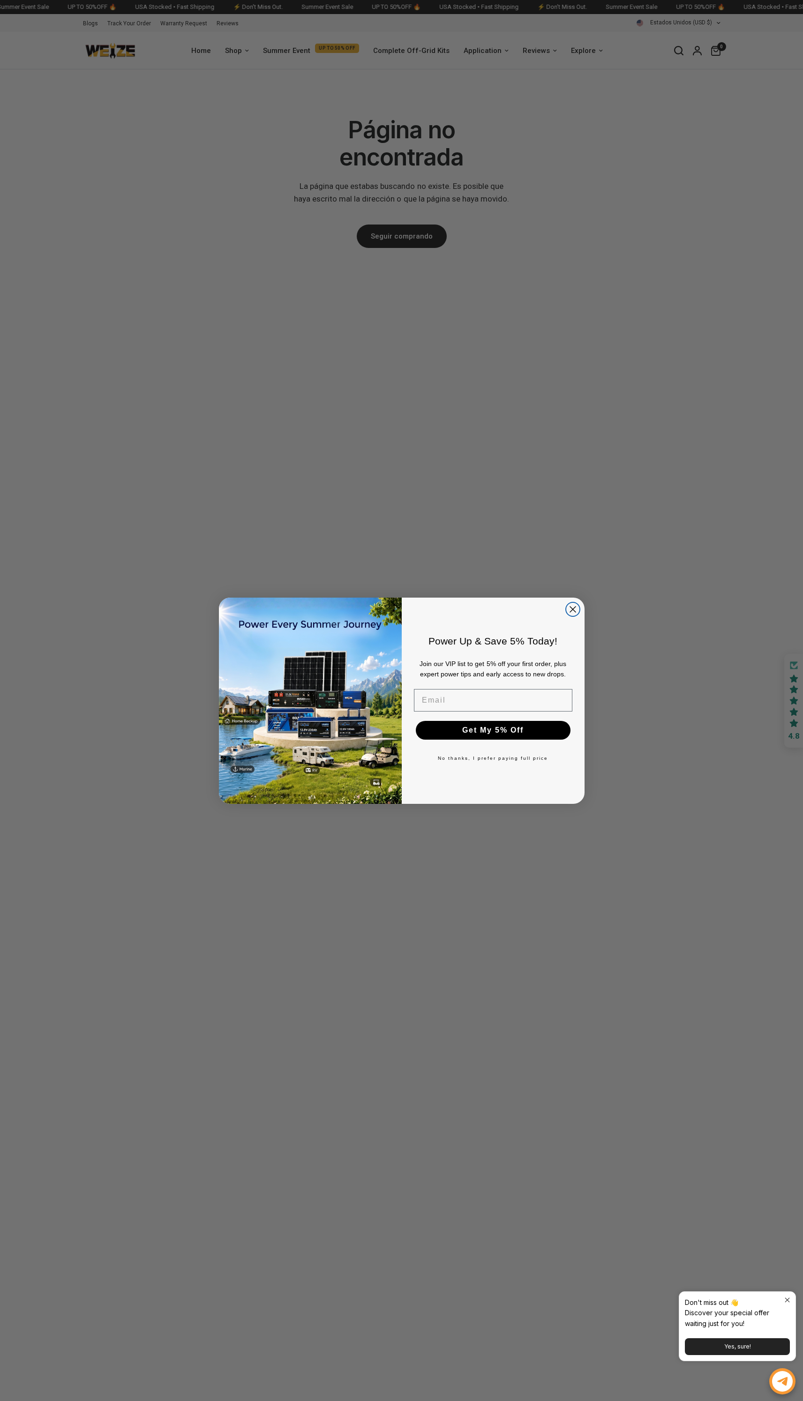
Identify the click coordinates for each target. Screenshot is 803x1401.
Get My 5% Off (493, 730)
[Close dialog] (573, 609)
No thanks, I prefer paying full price (493, 758)
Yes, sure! (737, 1346)
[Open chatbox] (782, 1381)
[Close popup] (787, 1300)
